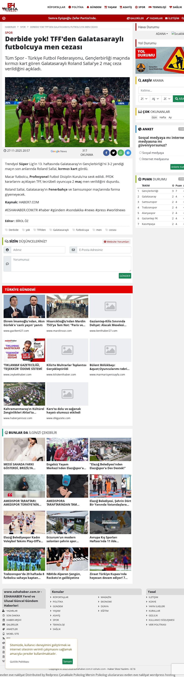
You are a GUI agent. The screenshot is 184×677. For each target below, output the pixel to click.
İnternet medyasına (155, 159)
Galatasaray (149, 196)
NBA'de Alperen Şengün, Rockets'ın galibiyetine (64, 576)
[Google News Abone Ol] (59, 151)
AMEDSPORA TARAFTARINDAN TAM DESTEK (62, 503)
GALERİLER (137, 18)
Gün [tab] (154, 117)
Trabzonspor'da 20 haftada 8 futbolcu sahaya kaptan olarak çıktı (24, 576)
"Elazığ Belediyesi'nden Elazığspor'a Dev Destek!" (108, 466)
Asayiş (127, 7)
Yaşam (112, 7)
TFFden (41, 230)
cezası (112, 230)
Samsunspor (149, 202)
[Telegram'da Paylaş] (128, 153)
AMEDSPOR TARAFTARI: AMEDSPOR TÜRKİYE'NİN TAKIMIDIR (21, 503)
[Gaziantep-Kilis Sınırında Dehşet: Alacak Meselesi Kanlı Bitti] (110, 306)
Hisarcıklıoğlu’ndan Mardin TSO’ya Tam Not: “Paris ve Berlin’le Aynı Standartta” (66, 323)
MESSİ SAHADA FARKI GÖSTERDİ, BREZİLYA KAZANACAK (19, 466)
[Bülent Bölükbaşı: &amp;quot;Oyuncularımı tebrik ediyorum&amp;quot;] (110, 350)
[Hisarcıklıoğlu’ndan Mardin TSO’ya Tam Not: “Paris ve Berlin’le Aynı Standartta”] (67, 306)
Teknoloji (159, 7)
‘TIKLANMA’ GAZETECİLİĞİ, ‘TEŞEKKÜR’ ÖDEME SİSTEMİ (23, 367)
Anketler (12, 629)
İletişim (173, 18)
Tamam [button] (67, 661)
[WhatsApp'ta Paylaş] (121, 153)
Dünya (104, 606)
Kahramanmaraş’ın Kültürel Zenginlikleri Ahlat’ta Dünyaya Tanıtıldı (24, 411)
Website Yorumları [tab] (117, 241)
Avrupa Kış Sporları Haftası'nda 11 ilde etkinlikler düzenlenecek (107, 539)
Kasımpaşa (148, 224)
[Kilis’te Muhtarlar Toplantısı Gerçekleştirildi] (67, 350)
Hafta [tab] (163, 117)
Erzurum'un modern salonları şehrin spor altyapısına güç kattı (61, 539)
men (99, 230)
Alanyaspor (148, 213)
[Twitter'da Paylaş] (113, 153)
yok (28, 230)
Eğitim (104, 610)
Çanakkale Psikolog (72, 675)
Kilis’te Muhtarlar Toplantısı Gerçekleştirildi (66, 367)
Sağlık (177, 7)
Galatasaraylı (61, 230)
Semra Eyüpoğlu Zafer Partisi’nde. (72, 18)
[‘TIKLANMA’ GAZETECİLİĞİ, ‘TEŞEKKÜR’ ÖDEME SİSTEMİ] (24, 350)
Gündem (95, 7)
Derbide (14, 230)
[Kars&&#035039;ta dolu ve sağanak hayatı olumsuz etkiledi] (67, 394)
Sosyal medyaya (153, 153)
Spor (142, 7)
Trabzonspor (149, 207)
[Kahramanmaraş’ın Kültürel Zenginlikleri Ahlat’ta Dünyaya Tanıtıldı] (24, 394)
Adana (161, 34)
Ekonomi (106, 601)
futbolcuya (82, 230)
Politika (78, 7)
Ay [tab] (170, 117)
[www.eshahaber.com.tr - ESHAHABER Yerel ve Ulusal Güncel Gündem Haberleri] (10, 7)
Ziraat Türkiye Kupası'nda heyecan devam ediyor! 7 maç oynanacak (108, 576)
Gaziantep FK (150, 218)
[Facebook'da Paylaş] (106, 153)
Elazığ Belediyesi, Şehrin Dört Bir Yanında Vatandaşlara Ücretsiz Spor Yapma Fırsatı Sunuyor (110, 503)
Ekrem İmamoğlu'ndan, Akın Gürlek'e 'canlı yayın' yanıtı (24, 323)
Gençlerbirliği (150, 191)
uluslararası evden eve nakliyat (128, 675)
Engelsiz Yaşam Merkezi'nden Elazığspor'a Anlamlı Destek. (65, 466)
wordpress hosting (162, 675)
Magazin (105, 597)
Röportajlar (56, 7)
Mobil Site (12, 633)
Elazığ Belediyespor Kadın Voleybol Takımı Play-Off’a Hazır (22, 539)
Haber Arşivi (13, 620)
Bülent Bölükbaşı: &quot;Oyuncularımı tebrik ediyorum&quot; (109, 367)
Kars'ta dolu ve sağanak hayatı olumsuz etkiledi (64, 411)
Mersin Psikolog (96, 675)
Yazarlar (156, 18)
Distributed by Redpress (42, 675)
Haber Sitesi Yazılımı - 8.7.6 (121, 669)
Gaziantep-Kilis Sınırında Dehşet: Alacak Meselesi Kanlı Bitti (107, 323)
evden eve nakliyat (12, 675)
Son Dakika (13, 615)
